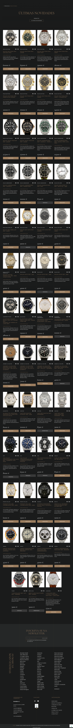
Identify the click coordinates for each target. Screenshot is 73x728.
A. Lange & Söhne (24, 656)
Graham (39, 654)
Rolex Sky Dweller (58, 656)
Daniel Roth (23, 679)
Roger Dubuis (40, 684)
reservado (45, 430)
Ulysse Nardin (57, 681)
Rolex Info (53, 706)
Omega (39, 673)
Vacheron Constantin (59, 684)
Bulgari (22, 669)
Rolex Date (57, 669)
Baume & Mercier (24, 659)
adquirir (10, 68)
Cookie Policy (54, 714)
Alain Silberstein (24, 654)
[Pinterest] (35, 93)
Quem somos (54, 701)
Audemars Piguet (24, 658)
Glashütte (39, 653)
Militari (38, 668)
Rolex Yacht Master (59, 658)
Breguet (22, 666)
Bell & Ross (22, 661)
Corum (22, 676)
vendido (45, 202)
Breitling (22, 668)
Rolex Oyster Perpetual (60, 668)
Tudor (55, 679)
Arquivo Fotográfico (56, 703)
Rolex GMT (39, 689)
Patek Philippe (40, 676)
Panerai (39, 674)
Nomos (39, 671)
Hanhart (39, 656)
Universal (56, 683)
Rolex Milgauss (58, 659)
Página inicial (6, 5)
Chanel (22, 673)
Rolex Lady (57, 676)
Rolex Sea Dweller (58, 654)
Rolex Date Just (58, 666)
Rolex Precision (58, 673)
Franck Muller (23, 686)
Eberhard (22, 683)
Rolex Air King (57, 671)
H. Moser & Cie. (41, 658)
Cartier (22, 671)
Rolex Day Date (58, 664)
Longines (39, 664)
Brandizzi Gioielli (24, 653)
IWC (38, 661)
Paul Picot (39, 678)
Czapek (22, 678)
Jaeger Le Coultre (41, 663)
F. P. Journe (23, 684)
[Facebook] (15, 93)
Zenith (55, 686)
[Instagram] (68, 93)
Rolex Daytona (40, 688)
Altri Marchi (56, 688)
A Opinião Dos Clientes (56, 710)
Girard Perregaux (24, 689)
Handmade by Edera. (36, 727)
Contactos (54, 708)
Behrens (22, 663)
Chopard (22, 674)
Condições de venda (56, 704)
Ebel (21, 681)
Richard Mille (40, 683)
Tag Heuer (57, 678)
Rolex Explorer (57, 661)
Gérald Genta (23, 688)
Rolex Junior (57, 674)
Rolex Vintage (40, 686)
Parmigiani (40, 679)
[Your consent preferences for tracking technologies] (71, 726)
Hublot (39, 659)
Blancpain (22, 664)
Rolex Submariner (58, 653)
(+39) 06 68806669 (17, 710)
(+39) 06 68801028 (17, 708)
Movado (39, 669)
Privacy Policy (54, 712)
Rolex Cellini (57, 663)
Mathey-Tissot (40, 666)
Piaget (38, 681)
